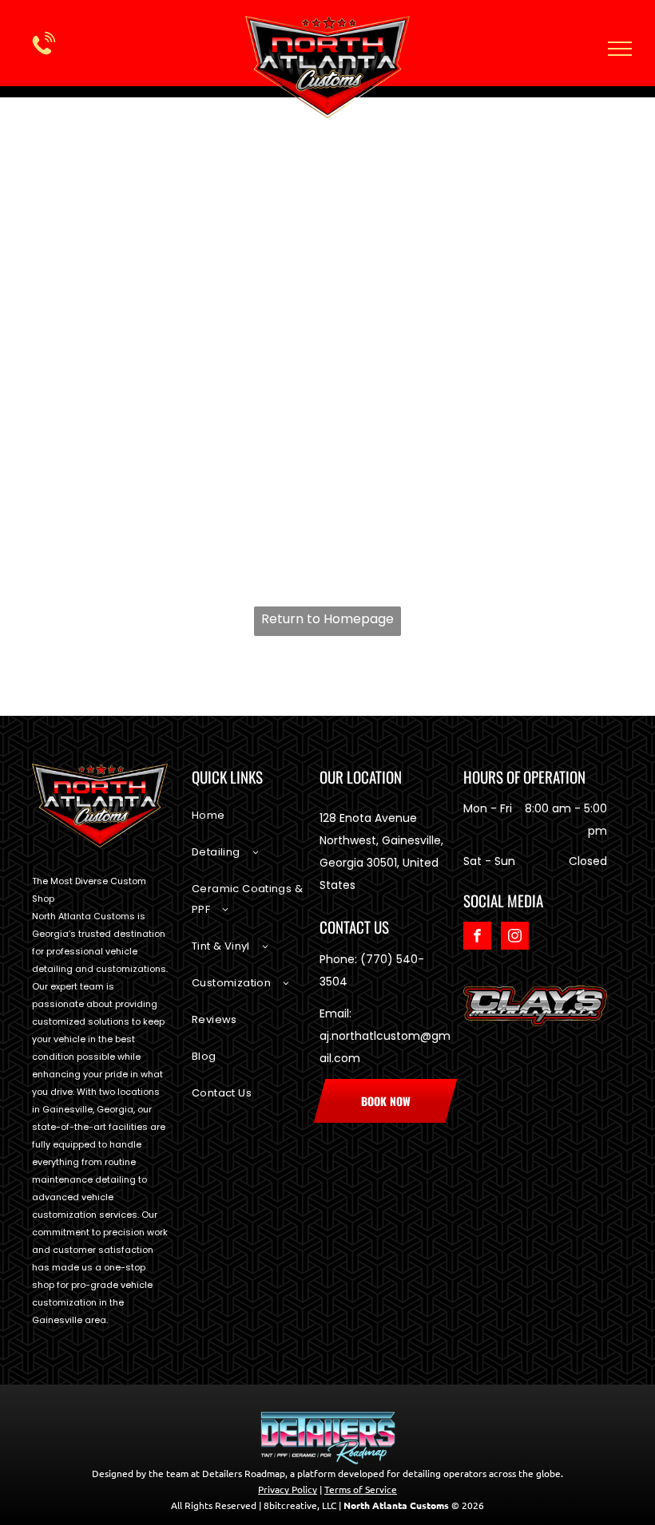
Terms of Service (360, 1489)
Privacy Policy (287, 1489)
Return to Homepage (327, 619)
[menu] (620, 48)
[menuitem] (256, 823)
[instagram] (515, 938)
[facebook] (477, 938)
